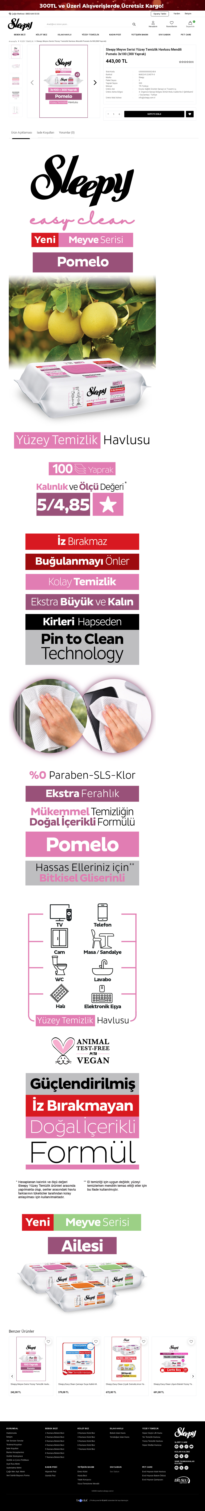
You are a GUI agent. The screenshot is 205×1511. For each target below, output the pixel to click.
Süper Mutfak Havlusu (151, 1445)
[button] (95, 81)
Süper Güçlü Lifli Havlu (152, 1433)
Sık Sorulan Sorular (14, 1441)
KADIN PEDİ (115, 34)
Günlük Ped (50, 1476)
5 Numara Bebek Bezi (54, 1449)
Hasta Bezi (82, 1476)
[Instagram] (186, 1446)
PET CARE (186, 34)
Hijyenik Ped (50, 1472)
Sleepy (141, 77)
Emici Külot (82, 1472)
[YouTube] (191, 1446)
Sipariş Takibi (159, 14)
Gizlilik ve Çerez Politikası (17, 1460)
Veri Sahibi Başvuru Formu (18, 1475)
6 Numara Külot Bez (86, 1445)
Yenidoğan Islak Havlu (119, 1437)
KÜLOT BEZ (41, 34)
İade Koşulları (45, 132)
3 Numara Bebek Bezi (54, 1441)
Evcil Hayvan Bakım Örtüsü (154, 1476)
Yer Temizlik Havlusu (151, 1437)
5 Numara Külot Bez (86, 1441)
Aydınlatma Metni (13, 1468)
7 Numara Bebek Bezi (54, 1457)
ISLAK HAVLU (64, 34)
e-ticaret (103, 1500)
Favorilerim (171, 26)
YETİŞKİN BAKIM (139, 34)
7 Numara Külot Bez (86, 1449)
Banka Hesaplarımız (15, 1452)
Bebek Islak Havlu (118, 1433)
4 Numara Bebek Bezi (54, 1445)
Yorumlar (67, 132)
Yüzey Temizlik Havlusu (152, 1441)
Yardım (177, 13)
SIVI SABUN (164, 34)
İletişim (188, 13)
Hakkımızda (11, 1433)
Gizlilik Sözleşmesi (14, 1456)
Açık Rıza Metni (13, 1464)
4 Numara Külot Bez (86, 1437)
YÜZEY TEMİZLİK (90, 34)
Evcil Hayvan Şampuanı (152, 1480)
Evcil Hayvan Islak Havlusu (154, 1472)
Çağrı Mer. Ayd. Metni (15, 1472)
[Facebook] (176, 1446)
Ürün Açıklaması (21, 132)
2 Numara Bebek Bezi (54, 1437)
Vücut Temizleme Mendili (88, 1484)
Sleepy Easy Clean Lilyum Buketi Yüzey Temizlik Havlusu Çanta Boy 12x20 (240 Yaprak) (145, 1384)
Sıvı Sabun (114, 1472)
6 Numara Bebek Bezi (54, 1453)
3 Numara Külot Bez (86, 1433)
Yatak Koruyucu (84, 1480)
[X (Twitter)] (181, 1446)
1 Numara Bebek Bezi (54, 1433)
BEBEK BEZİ (19, 34)
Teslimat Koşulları (14, 1445)
